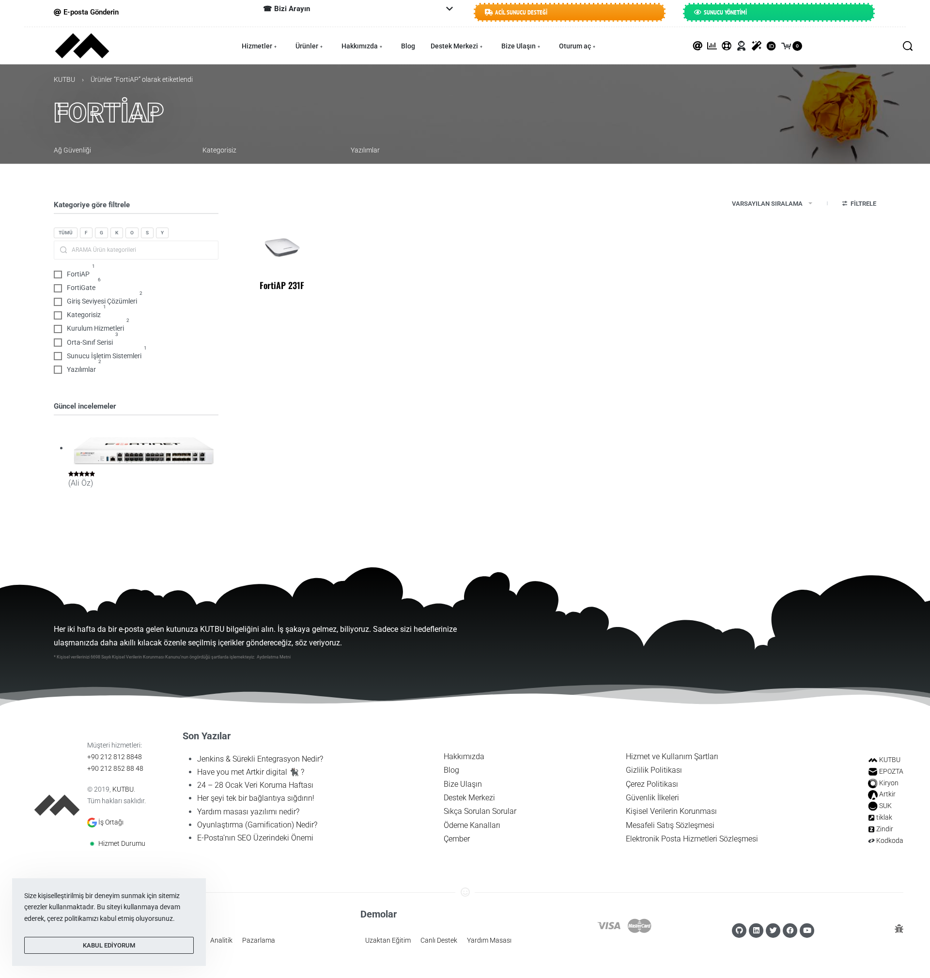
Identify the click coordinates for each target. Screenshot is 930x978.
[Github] (739, 930)
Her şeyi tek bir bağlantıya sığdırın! (255, 798)
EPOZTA (891, 771)
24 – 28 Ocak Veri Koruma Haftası (255, 785)
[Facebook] (790, 930)
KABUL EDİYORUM (109, 945)
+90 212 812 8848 (114, 757)
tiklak (884, 817)
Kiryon (889, 783)
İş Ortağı (111, 822)
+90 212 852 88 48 (115, 768)
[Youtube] (807, 930)
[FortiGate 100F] (143, 449)
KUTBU (64, 79)
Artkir (887, 794)
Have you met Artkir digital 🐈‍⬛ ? (250, 772)
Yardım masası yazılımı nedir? (248, 811)
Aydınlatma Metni (274, 657)
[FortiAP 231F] (282, 247)
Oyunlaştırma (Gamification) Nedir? (257, 824)
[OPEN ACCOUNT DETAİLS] (741, 46)
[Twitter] (773, 930)
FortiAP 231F (282, 285)
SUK (885, 806)
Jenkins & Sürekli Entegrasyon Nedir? (260, 759)
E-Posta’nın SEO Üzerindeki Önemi (255, 837)
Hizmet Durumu (121, 843)
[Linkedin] (756, 930)
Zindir (884, 829)
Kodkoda (889, 840)
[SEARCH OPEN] (907, 46)
